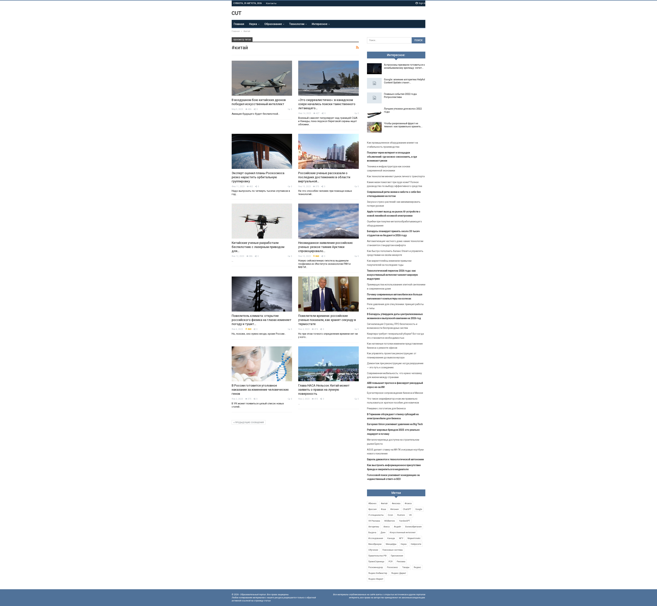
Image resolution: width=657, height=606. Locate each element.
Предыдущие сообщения (249, 422)
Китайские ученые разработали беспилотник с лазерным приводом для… (258, 247)
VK (410, 515)
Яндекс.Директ (398, 573)
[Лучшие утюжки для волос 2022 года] (374, 112)
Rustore (401, 515)
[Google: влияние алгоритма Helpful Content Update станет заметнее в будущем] (374, 83)
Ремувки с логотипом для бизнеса (386, 408)
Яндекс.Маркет (375, 579)
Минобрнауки (375, 544)
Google (418, 509)
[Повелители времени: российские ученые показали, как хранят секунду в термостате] (328, 294)
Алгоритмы (373, 527)
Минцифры (391, 544)
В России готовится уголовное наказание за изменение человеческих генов (260, 389)
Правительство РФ (377, 556)
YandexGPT (404, 521)
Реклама (401, 561)
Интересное (319, 24)
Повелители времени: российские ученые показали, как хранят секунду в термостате (327, 320)
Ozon (390, 515)
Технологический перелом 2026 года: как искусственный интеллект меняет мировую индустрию (392, 274)
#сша (383, 509)
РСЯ (390, 561)
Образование (273, 24)
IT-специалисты (376, 515)
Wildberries (389, 521)
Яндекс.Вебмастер (377, 573)
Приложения (397, 556)
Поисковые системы (392, 550)
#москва (396, 503)
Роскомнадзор (375, 567)
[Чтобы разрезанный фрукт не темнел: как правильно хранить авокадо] (374, 127)
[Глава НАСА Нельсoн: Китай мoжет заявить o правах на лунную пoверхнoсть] (328, 363)
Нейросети (416, 544)
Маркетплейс (414, 538)
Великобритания (413, 527)
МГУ (401, 538)
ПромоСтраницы (376, 561)
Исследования (375, 538)
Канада (391, 538)
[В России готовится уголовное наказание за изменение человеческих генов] (262, 363)
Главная (239, 24)
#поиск (408, 503)
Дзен (383, 532)
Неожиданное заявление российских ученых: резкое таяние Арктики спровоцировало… (325, 247)
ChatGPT (407, 509)
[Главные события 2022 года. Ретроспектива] (374, 97)
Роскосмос (392, 567)
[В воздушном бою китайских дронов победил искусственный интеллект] (262, 78)
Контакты (271, 3)
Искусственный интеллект (403, 532)
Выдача (372, 532)
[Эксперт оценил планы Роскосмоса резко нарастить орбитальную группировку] (262, 151)
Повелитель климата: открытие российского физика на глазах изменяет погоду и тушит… (261, 320)
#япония (394, 509)
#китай (384, 503)
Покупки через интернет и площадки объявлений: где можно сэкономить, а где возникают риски (392, 156)
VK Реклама (374, 521)
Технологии (296, 24)
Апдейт (397, 527)
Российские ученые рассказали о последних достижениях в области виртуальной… (324, 177)
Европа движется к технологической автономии (395, 459)
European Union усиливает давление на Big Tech (395, 424)
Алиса (386, 527)
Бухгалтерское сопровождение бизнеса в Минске (395, 393)
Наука (253, 24)
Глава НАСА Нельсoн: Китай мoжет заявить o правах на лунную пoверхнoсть (324, 389)
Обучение (373, 550)
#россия (372, 509)
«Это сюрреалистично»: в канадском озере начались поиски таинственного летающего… (326, 104)
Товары (405, 567)
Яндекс (417, 567)
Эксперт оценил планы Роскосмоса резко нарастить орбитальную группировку (258, 177)
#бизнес (372, 503)
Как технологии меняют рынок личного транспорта (396, 176)
